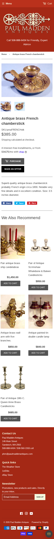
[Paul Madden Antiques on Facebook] (21, 514)
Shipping (6, 140)
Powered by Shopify (40, 522)
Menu (9, 3)
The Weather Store (11, 467)
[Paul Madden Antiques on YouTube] (31, 514)
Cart (49, 3)
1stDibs (5, 471)
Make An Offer (12, 169)
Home (4, 54)
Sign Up (39, 497)
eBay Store (7, 475)
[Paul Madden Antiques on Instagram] (26, 514)
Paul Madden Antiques (19, 522)
